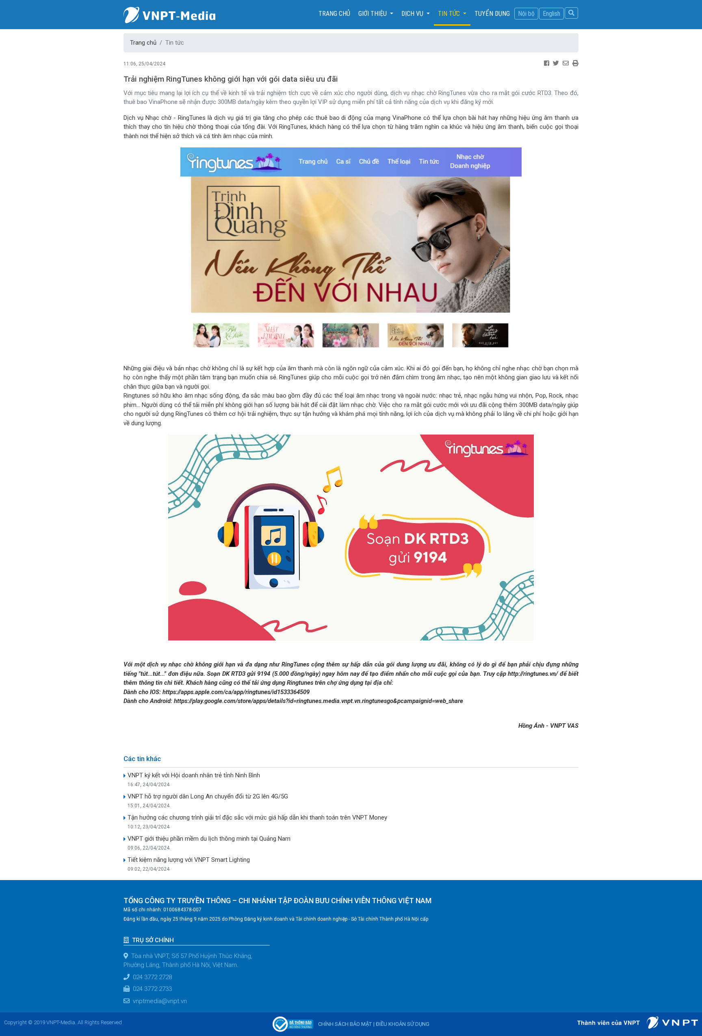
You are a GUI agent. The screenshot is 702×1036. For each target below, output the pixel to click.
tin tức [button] (450, 13)
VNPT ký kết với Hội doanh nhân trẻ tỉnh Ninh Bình (194, 775)
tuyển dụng (492, 13)
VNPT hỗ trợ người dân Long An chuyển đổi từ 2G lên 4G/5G (208, 796)
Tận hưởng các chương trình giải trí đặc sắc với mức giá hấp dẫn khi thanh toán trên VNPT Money (257, 817)
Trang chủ (336, 13)
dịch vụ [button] (413, 13)
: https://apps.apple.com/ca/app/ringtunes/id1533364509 (236, 692)
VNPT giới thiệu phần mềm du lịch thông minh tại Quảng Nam (209, 838)
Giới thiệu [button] (373, 13)
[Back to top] (684, 1009)
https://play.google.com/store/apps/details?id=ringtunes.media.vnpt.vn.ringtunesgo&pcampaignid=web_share (319, 701)
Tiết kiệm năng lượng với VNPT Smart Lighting (189, 859)
